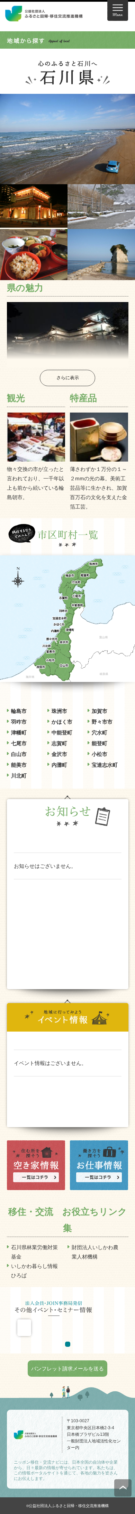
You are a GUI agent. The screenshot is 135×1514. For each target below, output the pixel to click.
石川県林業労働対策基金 (34, 1252)
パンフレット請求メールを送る (67, 1368)
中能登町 (62, 732)
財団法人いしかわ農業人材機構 (95, 1252)
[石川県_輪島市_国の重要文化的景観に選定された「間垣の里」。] (101, 224)
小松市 (99, 754)
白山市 (19, 754)
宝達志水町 (105, 765)
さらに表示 (67, 377)
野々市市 (102, 722)
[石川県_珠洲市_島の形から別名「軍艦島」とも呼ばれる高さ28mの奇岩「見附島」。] (101, 275)
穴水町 (99, 732)
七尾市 (19, 743)
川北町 (19, 776)
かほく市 (62, 722)
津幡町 (19, 732)
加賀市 (99, 711)
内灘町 (59, 765)
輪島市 (19, 711)
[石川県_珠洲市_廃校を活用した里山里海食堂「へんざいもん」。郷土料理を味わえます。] (34, 275)
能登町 (99, 743)
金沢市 (59, 754)
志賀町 (59, 743)
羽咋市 (19, 722)
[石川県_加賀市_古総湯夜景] (34, 223)
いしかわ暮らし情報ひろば (34, 1270)
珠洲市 (59, 711)
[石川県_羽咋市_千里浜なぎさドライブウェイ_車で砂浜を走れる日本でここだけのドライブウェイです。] (67, 179)
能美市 (19, 765)
